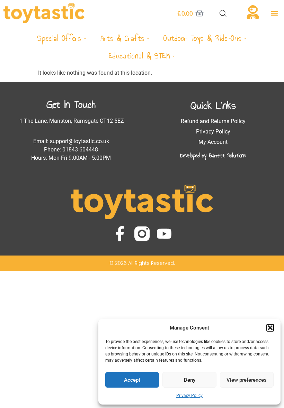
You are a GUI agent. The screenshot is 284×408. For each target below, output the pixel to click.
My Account (213, 142)
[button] (270, 327)
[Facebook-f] (119, 233)
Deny (189, 380)
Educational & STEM (139, 56)
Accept (132, 380)
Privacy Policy (189, 395)
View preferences (247, 380)
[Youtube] (164, 233)
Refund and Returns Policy (213, 121)
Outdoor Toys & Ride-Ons (202, 38)
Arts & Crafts (122, 38)
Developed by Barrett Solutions (213, 155)
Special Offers (59, 38)
